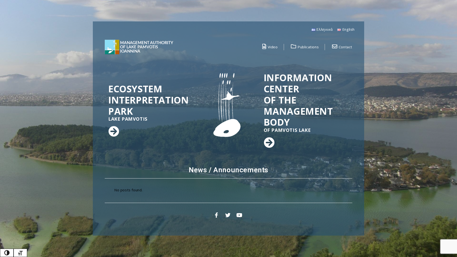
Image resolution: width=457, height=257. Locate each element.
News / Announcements (228, 170)
